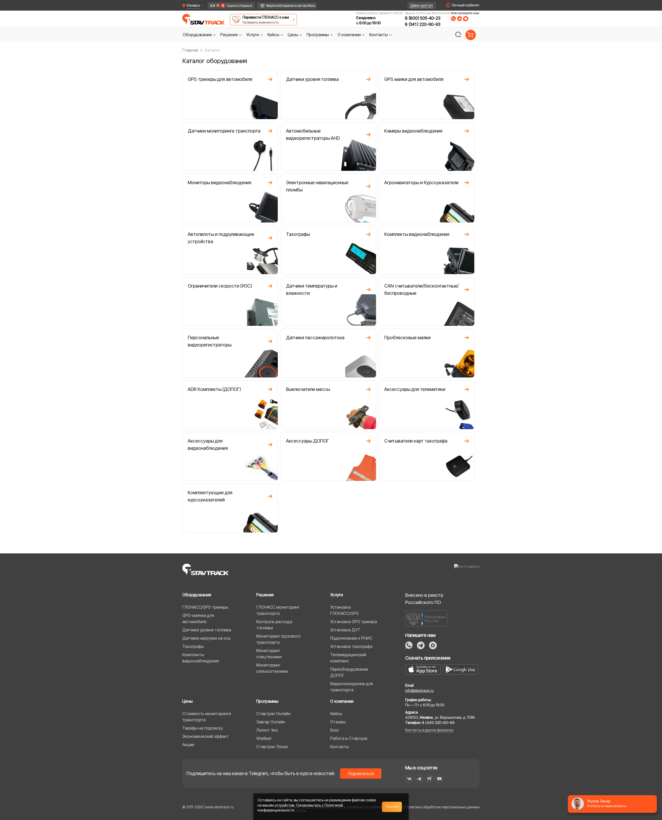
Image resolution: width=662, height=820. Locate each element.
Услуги (336, 594)
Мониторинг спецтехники (269, 653)
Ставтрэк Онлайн (273, 713)
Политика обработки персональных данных (442, 807)
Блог (334, 730)
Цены (187, 701)
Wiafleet (263, 738)
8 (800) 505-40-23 (422, 18)
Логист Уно (267, 730)
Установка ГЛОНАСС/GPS (344, 610)
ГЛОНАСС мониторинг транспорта (277, 610)
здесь (300, 810)
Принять (392, 806)
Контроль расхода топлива (274, 624)
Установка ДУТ (345, 629)
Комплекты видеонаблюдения (200, 657)
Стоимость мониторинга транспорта (206, 716)
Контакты (339, 746)
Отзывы (338, 721)
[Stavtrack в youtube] (439, 779)
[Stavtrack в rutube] (429, 779)
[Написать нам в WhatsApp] (453, 18)
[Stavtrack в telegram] (419, 779)
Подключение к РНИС (351, 638)
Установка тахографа (351, 646)
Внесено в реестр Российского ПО (424, 598)
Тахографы (193, 646)
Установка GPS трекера (353, 621)
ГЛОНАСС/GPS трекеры (205, 607)
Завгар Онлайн (270, 721)
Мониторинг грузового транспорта (278, 639)
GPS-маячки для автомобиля (198, 618)
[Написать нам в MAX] (465, 18)
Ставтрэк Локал (272, 746)
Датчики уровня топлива (206, 629)
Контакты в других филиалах (429, 730)
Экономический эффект (205, 736)
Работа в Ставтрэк (348, 738)
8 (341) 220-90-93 (422, 24)
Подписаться (361, 773)
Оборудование (196, 594)
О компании (341, 701)
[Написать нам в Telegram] (459, 18)
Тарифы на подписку (202, 728)
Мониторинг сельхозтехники (272, 668)
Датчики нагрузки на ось (206, 638)
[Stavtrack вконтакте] (409, 779)
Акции (188, 744)
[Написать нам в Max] (433, 645)
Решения (265, 594)
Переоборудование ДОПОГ (349, 672)
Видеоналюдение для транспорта (351, 686)
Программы (267, 701)
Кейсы (336, 713)
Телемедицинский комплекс (348, 657)
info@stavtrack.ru (419, 690)
